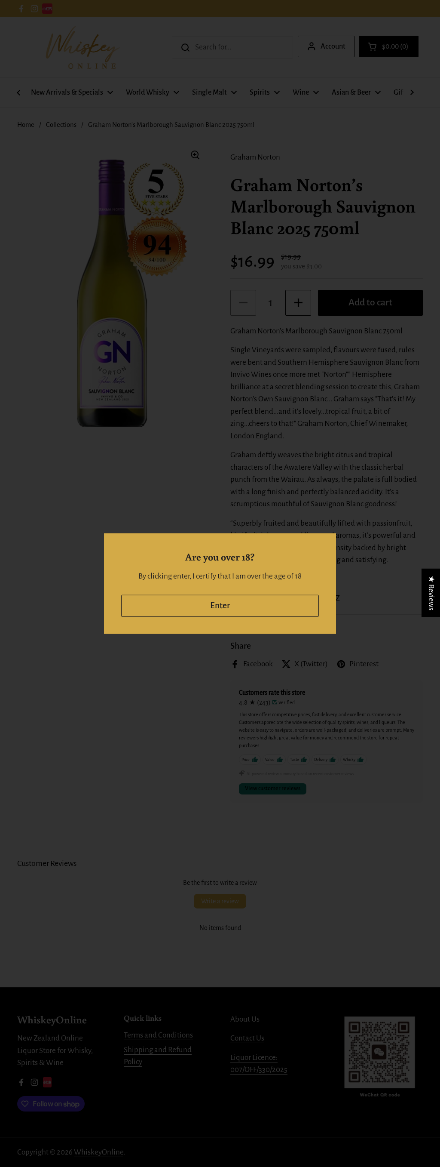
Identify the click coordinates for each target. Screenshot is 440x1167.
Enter (220, 605)
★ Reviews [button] (431, 592)
